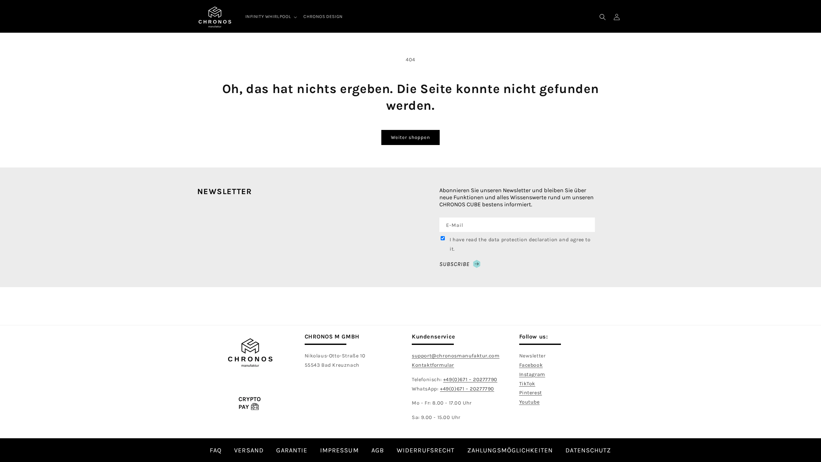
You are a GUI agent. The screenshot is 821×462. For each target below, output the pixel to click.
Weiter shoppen (410, 137)
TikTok (527, 384)
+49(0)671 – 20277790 (470, 379)
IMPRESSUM (339, 450)
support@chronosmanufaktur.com (455, 356)
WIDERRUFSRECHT (425, 450)
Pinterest (530, 392)
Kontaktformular (433, 365)
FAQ (215, 450)
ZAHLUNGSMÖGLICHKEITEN (510, 450)
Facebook (531, 365)
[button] (270, 16)
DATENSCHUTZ (588, 450)
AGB (377, 450)
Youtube (529, 402)
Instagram (532, 374)
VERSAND (249, 450)
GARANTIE (291, 450)
